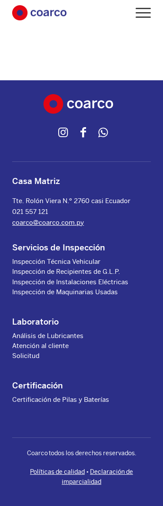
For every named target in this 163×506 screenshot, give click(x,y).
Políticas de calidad (57, 471)
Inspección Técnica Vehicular (56, 261)
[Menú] (139, 12)
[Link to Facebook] (83, 132)
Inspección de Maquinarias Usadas (65, 292)
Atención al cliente (40, 345)
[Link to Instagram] (63, 132)
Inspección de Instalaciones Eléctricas (70, 282)
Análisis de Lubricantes (47, 335)
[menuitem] (139, 12)
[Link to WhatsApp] (103, 132)
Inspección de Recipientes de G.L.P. (66, 271)
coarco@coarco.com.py (48, 222)
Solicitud (26, 355)
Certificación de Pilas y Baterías (60, 399)
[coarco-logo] (39, 12)
